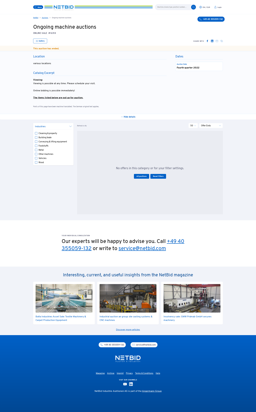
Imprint (120, 373)
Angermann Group (152, 391)
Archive (110, 373)
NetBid (35, 18)
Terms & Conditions (144, 373)
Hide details (129, 117)
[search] (193, 7)
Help (158, 373)
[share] (221, 41)
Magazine (100, 373)
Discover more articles (128, 329)
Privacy (129, 373)
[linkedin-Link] (131, 384)
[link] (207, 40)
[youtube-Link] (125, 384)
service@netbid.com (142, 248)
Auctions (45, 18)
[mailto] (217, 40)
